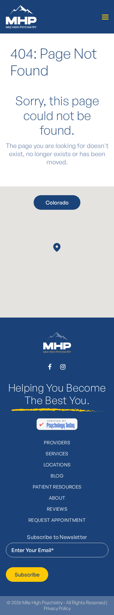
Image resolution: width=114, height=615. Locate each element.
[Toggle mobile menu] (105, 17)
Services (57, 454)
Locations (57, 465)
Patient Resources (57, 487)
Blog (57, 476)
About (57, 498)
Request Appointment (57, 520)
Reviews (57, 509)
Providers (57, 442)
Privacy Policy (57, 608)
